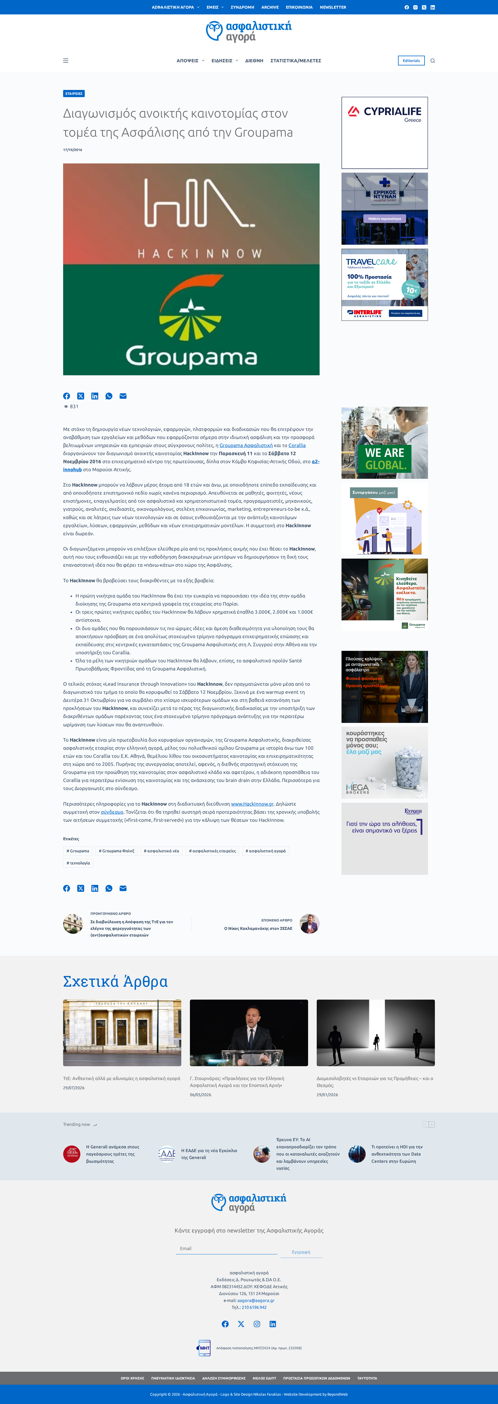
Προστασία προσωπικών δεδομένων (316, 1378)
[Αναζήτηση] (433, 61)
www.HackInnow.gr (252, 803)
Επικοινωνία (299, 7)
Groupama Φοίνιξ (116, 851)
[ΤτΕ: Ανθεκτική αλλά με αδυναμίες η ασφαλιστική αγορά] (122, 1033)
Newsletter (333, 7)
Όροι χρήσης (132, 1378)
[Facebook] (407, 7)
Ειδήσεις (222, 60)
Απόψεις (188, 60)
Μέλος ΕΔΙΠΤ (264, 1378)
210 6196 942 (254, 1307)
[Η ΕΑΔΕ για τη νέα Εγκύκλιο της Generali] (167, 1154)
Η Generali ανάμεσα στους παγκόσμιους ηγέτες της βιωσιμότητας (112, 1154)
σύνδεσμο (112, 812)
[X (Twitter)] (424, 7)
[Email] (127, 396)
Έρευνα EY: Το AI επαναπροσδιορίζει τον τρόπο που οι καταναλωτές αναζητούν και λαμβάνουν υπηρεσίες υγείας (308, 1154)
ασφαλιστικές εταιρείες (212, 851)
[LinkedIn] (433, 7)
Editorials (411, 61)
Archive (270, 7)
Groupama (78, 851)
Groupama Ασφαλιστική (246, 445)
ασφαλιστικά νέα (161, 851)
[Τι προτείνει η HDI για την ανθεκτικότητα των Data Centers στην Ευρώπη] (357, 1154)
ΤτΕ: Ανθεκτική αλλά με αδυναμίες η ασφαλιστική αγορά (121, 1078)
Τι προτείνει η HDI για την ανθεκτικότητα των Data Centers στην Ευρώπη (397, 1154)
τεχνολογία (78, 863)
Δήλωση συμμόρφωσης (224, 1378)
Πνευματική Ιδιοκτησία (173, 1378)
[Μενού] (65, 60)
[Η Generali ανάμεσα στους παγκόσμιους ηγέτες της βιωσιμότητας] (71, 1154)
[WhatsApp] (112, 396)
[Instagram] (415, 7)
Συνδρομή (242, 7)
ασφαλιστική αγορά (266, 851)
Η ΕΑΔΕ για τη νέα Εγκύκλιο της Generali (209, 1154)
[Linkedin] (273, 1324)
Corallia (297, 445)
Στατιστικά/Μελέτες (296, 60)
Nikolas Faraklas (267, 1394)
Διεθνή (254, 60)
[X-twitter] (241, 1324)
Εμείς (212, 7)
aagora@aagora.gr (256, 1300)
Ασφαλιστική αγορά (173, 7)
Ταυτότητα (367, 1378)
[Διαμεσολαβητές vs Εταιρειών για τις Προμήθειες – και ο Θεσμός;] (376, 1033)
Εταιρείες (73, 93)
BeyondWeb (337, 1394)
